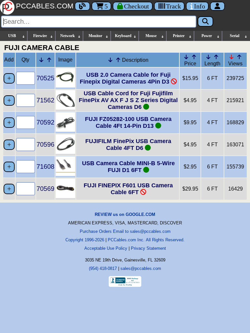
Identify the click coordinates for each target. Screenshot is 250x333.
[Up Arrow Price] (194, 57)
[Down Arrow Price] (186, 57)
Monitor (95, 35)
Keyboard (123, 35)
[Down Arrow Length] (208, 57)
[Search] (205, 21)
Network (67, 35)
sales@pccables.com (140, 268)
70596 (45, 144)
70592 (45, 122)
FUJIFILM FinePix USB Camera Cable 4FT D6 (128, 144)
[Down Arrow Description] (110, 60)
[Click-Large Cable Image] (65, 85)
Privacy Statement (148, 248)
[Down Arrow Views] (231, 57)
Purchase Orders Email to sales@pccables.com (125, 231)
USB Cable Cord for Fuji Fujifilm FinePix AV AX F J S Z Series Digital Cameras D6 (128, 100)
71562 (45, 100)
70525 (45, 78)
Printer (179, 35)
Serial (234, 35)
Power (206, 35)
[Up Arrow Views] (239, 57)
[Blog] (82, 6)
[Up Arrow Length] (216, 57)
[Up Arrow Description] (118, 60)
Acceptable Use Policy (105, 248)
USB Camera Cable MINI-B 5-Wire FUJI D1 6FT (128, 166)
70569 (45, 188)
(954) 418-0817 (103, 268)
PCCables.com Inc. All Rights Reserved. (146, 239)
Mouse (151, 35)
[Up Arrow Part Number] (49, 60)
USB (12, 35)
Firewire (40, 35)
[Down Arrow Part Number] (41, 60)
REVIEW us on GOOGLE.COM (125, 214)
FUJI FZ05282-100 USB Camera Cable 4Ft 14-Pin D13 (128, 122)
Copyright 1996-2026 (84, 239)
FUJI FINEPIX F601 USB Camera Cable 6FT (128, 188)
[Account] (217, 6)
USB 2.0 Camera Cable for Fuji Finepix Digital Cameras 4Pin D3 (125, 78)
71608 (45, 166)
